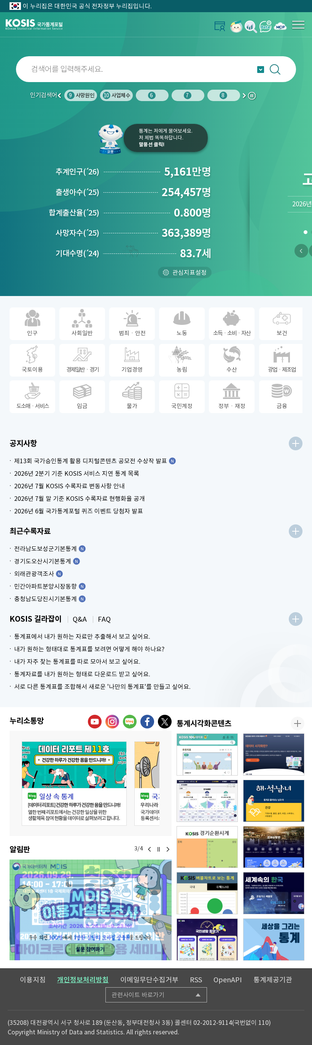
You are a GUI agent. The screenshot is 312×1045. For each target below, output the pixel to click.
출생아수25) (77, 192)
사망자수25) (77, 233)
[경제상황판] (274, 847)
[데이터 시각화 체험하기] (274, 754)
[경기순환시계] (207, 847)
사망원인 (69, 95)
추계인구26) (77, 172)
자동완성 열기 (260, 69)
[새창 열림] (74, 783)
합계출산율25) (74, 213)
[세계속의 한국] (274, 893)
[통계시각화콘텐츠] (297, 723)
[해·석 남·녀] (274, 801)
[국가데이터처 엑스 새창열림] (165, 721)
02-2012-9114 (212, 1022)
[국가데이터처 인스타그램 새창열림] (112, 721)
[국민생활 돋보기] (207, 939)
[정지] (158, 849)
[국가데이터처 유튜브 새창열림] (95, 721)
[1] (305, 233)
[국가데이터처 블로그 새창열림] (130, 721)
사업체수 (104, 95)
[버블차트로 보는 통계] (207, 893)
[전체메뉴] (298, 25)
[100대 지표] (207, 754)
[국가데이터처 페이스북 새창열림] (147, 721)
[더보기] (295, 443)
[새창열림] (236, 26)
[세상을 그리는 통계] (274, 939)
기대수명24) (77, 253)
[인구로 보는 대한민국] (207, 801)
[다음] (168, 849)
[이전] (301, 251)
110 (263, 1022)
